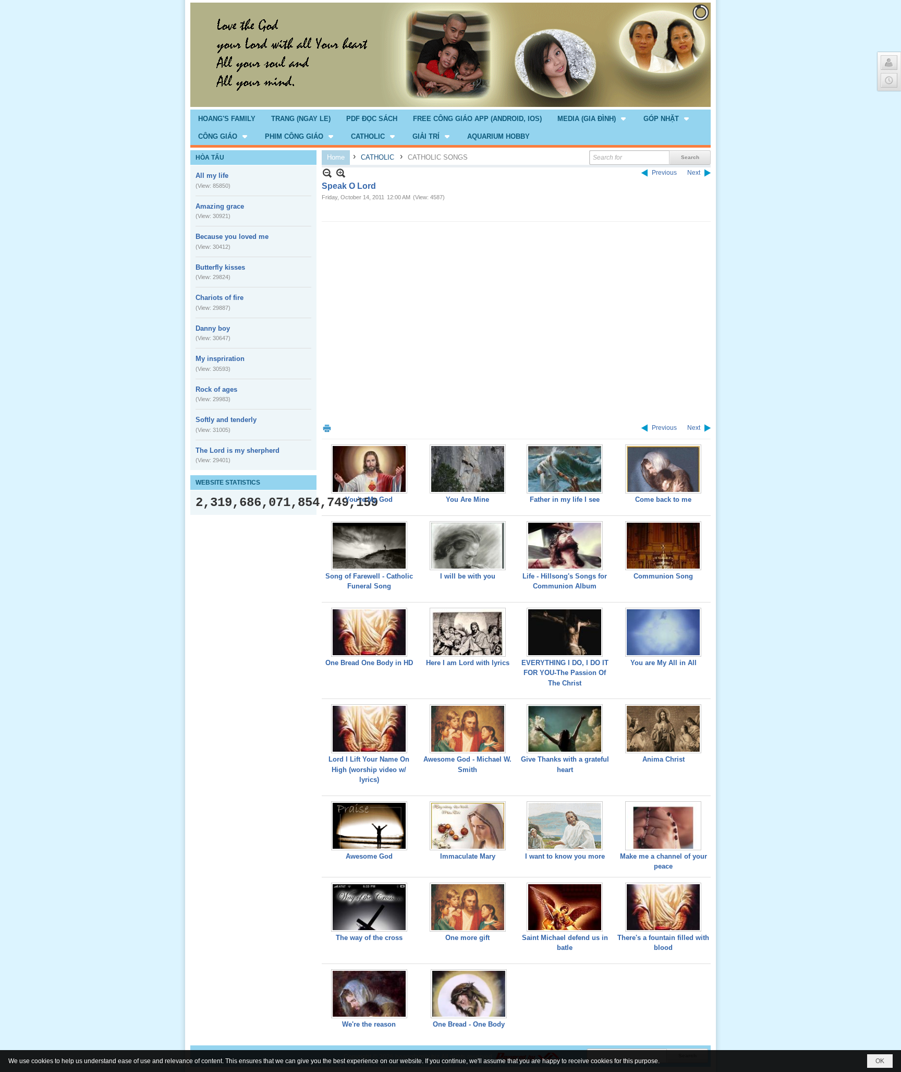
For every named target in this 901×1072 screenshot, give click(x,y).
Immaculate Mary (467, 856)
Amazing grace (220, 206)
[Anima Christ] (663, 729)
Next (693, 172)
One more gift (467, 938)
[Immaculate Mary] (467, 826)
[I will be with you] (467, 546)
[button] (593, 118)
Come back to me (663, 499)
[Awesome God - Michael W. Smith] (467, 729)
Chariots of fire (219, 298)
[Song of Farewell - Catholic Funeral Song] (369, 546)
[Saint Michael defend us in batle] (564, 907)
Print (327, 428)
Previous (664, 172)
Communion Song (663, 576)
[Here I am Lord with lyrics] (467, 632)
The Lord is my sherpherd (237, 450)
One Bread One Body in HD (369, 663)
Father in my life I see (565, 499)
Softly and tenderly (226, 420)
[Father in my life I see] (564, 469)
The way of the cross (369, 938)
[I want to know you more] (564, 826)
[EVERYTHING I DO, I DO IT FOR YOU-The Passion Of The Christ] (564, 632)
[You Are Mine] (467, 469)
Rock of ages (216, 389)
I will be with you (467, 576)
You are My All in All (663, 663)
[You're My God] (369, 469)
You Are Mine (467, 499)
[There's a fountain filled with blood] (663, 907)
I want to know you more (565, 856)
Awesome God (369, 856)
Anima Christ (663, 759)
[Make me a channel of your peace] (663, 826)
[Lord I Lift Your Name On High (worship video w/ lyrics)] (369, 729)
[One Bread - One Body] (468, 994)
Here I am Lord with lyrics (467, 663)
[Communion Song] (663, 546)
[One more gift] (467, 907)
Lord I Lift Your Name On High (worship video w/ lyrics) (368, 769)
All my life (212, 175)
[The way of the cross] (369, 907)
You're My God (369, 499)
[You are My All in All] (663, 632)
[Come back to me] (663, 469)
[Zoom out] (340, 172)
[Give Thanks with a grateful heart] (564, 729)
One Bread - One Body (469, 1024)
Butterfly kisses (220, 267)
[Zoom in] (327, 172)
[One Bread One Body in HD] (369, 632)
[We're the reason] (369, 994)
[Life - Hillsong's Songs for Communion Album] (564, 546)
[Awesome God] (369, 826)
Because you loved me (232, 236)
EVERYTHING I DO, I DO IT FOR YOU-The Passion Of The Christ (564, 673)
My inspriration (220, 359)
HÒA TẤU (210, 157)
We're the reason (369, 1024)
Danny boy (213, 328)
